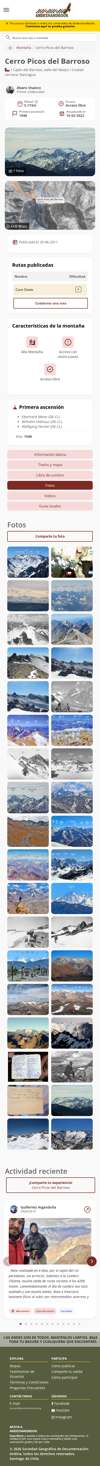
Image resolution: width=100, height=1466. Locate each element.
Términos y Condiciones (29, 1382)
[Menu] (15, 10)
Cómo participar (64, 1377)
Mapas (15, 1366)
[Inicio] (10, 47)
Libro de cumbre (50, 475)
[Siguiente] (92, 1261)
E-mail (15, 1403)
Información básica (50, 454)
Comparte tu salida (67, 1371)
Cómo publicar (63, 1366)
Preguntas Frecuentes (27, 1387)
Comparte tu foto (50, 536)
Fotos (50, 485)
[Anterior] (8, 1261)
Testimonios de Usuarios (22, 1374)
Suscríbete (17, 1436)
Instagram (63, 1417)
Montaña (24, 47)
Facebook (61, 1403)
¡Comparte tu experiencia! (50, 1185)
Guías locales (50, 506)
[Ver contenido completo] (87, 1209)
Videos (50, 495)
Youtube (62, 1410)
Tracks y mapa (50, 464)
